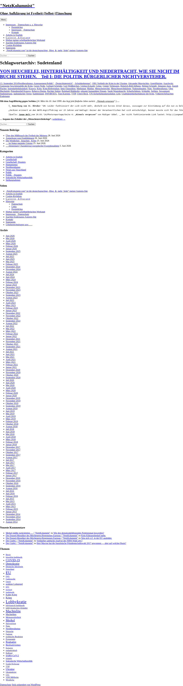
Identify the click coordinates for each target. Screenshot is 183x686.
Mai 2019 (10, 413)
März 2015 (11, 506)
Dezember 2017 (13, 447)
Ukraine (10, 669)
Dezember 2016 (13, 478)
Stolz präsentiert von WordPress (26, 684)
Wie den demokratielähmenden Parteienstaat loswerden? (78, 533)
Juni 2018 (10, 432)
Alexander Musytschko (138, 83)
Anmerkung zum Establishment (20, 138)
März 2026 (11, 243)
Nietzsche (9, 631)
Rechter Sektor (53, 91)
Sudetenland (38, 94)
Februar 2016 (12, 496)
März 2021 (11, 362)
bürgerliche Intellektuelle (14, 557)
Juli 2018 (10, 429)
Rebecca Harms (39, 91)
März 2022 (11, 331)
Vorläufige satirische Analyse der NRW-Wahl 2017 (59, 540)
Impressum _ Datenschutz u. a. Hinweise (24, 24)
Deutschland (10, 569)
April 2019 (11, 416)
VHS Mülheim (12, 677)
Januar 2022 (11, 336)
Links (14, 206)
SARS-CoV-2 (12, 655)
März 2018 (11, 439)
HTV (7, 587)
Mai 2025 (10, 261)
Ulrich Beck (82, 94)
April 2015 (11, 504)
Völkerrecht (160, 94)
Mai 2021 (10, 357)
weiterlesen (58, 119)
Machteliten (11, 614)
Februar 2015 (12, 509)
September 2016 (13, 486)
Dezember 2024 (13, 267)
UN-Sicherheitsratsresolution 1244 (104, 94)
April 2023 (11, 303)
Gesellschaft (11, 159)
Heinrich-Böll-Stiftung (130, 86)
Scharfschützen (133, 91)
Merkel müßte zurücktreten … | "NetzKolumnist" (28, 533)
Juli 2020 (10, 380)
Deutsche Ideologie (14, 566)
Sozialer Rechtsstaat (12, 664)
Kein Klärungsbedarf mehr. (93, 535)
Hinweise (10, 201)
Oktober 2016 (12, 483)
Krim (39, 88)
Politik (9, 172)
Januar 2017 (11, 475)
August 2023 (11, 297)
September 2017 (13, 455)
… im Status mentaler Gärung (19, 143)
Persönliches (17, 27)
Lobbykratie (16, 601)
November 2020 (13, 372)
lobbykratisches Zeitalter (17, 608)
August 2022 (11, 323)
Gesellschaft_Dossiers (16, 162)
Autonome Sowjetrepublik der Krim (16, 86)
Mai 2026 (10, 238)
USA (7, 675)
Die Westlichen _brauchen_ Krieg (21, 140)
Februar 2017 (12, 473)
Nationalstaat (11, 623)
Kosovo (32, 88)
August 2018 (11, 426)
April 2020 (11, 388)
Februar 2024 (12, 282)
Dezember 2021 (13, 339)
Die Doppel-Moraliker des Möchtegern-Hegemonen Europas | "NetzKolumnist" (42, 535)
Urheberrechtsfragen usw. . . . (19, 224)
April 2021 (11, 359)
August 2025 (11, 254)
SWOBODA (51, 94)
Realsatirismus (13, 645)
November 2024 (13, 269)
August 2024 (11, 272)
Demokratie (12, 563)
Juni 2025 (10, 259)
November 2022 (13, 316)
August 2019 (11, 408)
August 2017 (11, 457)
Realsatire (11, 641)
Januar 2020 (11, 395)
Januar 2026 (11, 248)
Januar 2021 (11, 367)
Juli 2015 (10, 499)
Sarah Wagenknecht (117, 91)
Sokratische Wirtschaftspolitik (19, 177)
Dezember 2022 (13, 313)
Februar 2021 (12, 364)
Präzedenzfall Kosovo (21, 91)
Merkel (10, 620)
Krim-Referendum (51, 88)
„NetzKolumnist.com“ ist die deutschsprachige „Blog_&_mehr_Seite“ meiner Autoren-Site (47, 50)
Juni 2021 (10, 354)
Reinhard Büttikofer (70, 91)
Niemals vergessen (105, 101)
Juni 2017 (10, 462)
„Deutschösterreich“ (64, 83)
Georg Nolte (39, 86)
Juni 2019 (10, 411)
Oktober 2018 (12, 424)
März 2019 (11, 419)
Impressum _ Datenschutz (23, 30)
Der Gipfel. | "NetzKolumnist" (19, 540)
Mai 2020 (10, 385)
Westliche (10, 680)
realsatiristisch (11, 650)
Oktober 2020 (12, 375)
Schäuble (146, 91)
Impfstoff (9, 589)
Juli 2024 (10, 274)
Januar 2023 (11, 310)
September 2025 (13, 251)
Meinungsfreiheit (13, 617)
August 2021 (11, 349)
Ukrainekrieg (11, 672)
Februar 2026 (12, 246)
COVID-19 (13, 560)
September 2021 (13, 346)
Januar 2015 (11, 511)
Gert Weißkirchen (71, 86)
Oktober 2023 (12, 292)
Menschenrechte (102, 88)
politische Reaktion (14, 636)
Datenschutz (17, 204)
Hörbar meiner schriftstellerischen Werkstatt (25, 40)
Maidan (90, 88)
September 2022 (13, 321)
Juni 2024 (10, 277)
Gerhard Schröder (54, 86)
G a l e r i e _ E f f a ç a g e (18, 37)
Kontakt (15, 32)
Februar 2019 (12, 421)
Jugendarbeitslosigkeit (17, 88)
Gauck (8, 581)
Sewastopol (164, 91)
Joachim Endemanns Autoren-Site (21, 43)
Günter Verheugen (111, 86)
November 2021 (13, 341)
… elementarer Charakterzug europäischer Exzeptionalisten (32, 146)
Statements (10, 48)
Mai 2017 (10, 465)
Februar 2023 (12, 308)
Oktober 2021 (12, 344)
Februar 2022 (12, 334)
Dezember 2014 (13, 514)
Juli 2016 (10, 491)
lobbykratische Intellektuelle (15, 606)
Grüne (99, 86)
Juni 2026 (10, 236)
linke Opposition (67, 88)
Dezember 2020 (13, 370)
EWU (8, 576)
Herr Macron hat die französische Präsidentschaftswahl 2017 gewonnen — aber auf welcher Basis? (81, 543)
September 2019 (13, 406)
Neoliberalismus (25, 83)
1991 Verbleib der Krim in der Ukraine (109, 83)
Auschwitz (168, 83)
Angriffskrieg (156, 83)
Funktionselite (10, 579)
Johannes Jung (164, 86)
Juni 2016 (10, 493)
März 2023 (11, 305)
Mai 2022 (10, 328)
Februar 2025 (12, 264)
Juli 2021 (10, 352)
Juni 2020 (10, 383)
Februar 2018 (12, 442)
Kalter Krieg (11, 594)
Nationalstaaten (139, 88)
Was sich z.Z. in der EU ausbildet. (96, 538)
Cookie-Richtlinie (14, 45)
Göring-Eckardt (87, 86)
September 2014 (13, 519)
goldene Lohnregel (14, 584)
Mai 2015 (10, 501)
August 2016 (11, 488)
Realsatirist (9, 648)
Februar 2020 (12, 393)
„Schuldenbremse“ (82, 83)
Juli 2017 (10, 460)
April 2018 (11, 437)
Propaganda (10, 639)
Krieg (9, 597)
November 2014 (13, 517)
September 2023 (13, 295)
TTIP (73, 94)
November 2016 (13, 480)
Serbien (154, 91)
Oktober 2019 (12, 403)
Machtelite (13, 611)
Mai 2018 (10, 434)
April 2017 (11, 468)
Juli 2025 (10, 256)
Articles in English (14, 35)
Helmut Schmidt (149, 86)
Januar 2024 (11, 285)
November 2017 (13, 450)
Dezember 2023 (13, 287)
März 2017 (11, 470)
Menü (3, 20)
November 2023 (13, 290)
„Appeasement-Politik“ (43, 83)
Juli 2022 (10, 326)
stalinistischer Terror (22, 94)
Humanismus (12, 164)
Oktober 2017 (12, 452)
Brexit (8, 555)
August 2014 (11, 522)
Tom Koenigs (64, 94)
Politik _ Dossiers (14, 175)
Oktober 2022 (12, 318)
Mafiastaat (81, 88)
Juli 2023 (10, 300)
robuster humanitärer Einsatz (93, 91)
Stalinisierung (6, 94)
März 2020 (11, 390)
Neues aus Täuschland (16, 170)
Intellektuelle (10, 592)
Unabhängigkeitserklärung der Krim (138, 94)
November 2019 (13, 401)
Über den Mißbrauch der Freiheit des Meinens (26, 135)
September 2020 (13, 377)
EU (8, 572)
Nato (149, 88)
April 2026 (11, 241)
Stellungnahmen (13, 180)
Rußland (9, 653)
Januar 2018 (11, 444)
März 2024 (11, 279)
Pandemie (9, 634)
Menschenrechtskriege (121, 88)
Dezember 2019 (13, 398)
